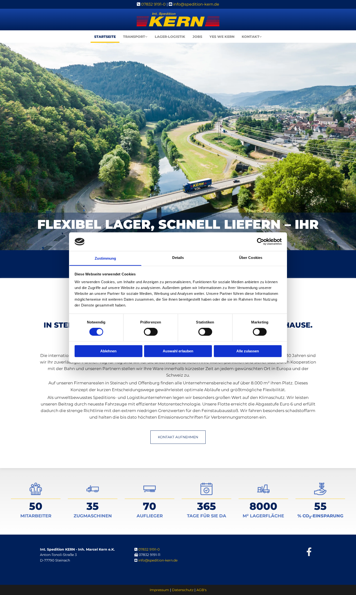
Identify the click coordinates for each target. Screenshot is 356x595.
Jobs (197, 36)
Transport (134, 36)
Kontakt (250, 36)
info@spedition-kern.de (196, 4)
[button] (178, 437)
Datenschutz (182, 590)
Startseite (105, 36)
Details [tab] (178, 258)
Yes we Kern (221, 36)
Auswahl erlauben (178, 351)
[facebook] (309, 551)
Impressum (159, 590)
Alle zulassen (247, 351)
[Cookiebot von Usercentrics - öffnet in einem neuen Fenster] (260, 241)
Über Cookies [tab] (250, 258)
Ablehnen (108, 351)
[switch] (151, 332)
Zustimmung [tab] (105, 258)
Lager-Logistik (170, 36)
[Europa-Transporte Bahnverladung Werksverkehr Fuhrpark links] (146, 38)
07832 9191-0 (153, 4)
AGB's (201, 590)
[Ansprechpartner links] (260, 38)
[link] (135, 38)
